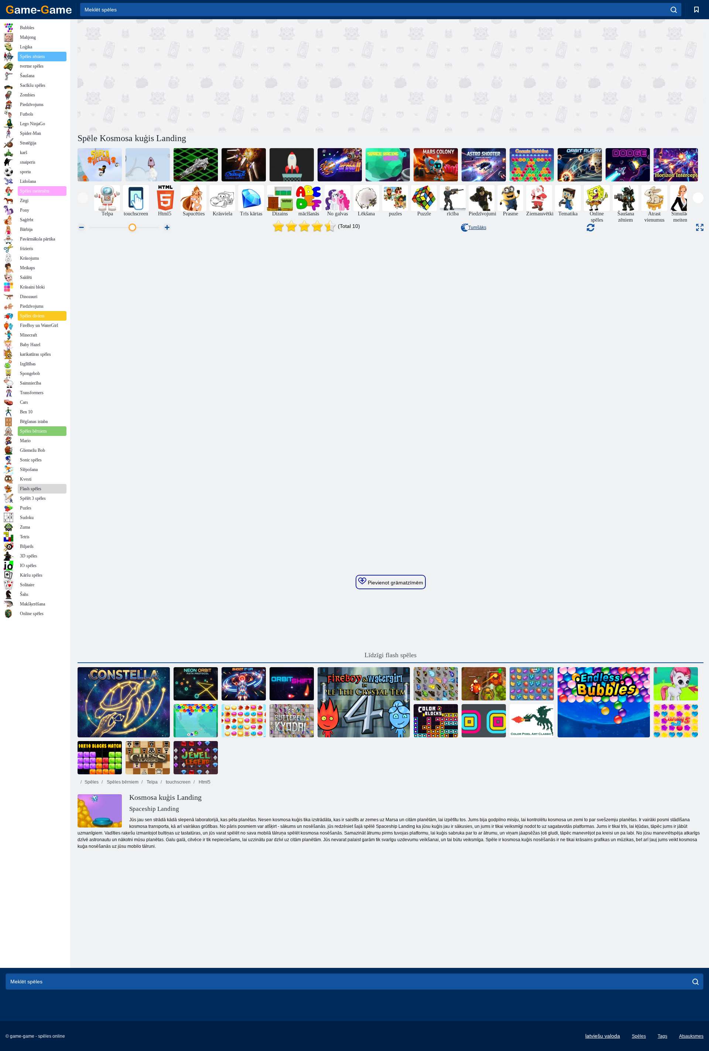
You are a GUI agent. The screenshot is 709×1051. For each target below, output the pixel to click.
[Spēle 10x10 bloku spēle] (100, 757)
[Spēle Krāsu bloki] (436, 720)
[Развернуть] (699, 227)
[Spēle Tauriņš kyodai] (436, 683)
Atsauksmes (691, 1036)
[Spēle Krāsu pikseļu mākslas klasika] (532, 720)
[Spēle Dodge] (628, 164)
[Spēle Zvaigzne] (124, 702)
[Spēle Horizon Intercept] (676, 164)
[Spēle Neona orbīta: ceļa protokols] (196, 683)
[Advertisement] (234, 75)
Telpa (151, 782)
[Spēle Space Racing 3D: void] (388, 164)
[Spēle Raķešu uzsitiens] (292, 164)
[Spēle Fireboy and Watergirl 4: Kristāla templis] (364, 702)
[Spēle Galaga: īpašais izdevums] (244, 164)
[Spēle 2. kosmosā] (148, 164)
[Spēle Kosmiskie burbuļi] (532, 164)
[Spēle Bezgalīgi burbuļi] (604, 702)
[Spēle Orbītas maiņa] (292, 683)
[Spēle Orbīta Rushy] (580, 164)
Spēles (92, 782)
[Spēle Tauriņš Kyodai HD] (292, 720)
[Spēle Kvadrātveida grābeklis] (484, 720)
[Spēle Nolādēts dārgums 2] (484, 683)
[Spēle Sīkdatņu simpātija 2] (244, 720)
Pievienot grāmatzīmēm (394, 583)
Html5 (204, 782)
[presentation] (83, 197)
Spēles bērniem (122, 782)
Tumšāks (477, 227)
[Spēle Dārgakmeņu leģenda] (196, 757)
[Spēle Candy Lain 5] (676, 720)
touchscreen (178, 782)
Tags (662, 1036)
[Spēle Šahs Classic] (148, 757)
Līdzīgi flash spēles (390, 655)
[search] (674, 10)
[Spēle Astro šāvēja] (484, 164)
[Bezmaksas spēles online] (39, 10)
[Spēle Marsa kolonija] (436, 164)
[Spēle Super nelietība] (100, 164)
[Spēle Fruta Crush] (532, 683)
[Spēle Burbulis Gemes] (676, 683)
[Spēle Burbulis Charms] (196, 720)
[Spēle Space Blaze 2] (340, 164)
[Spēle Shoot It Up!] (244, 683)
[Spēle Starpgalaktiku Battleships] (196, 164)
